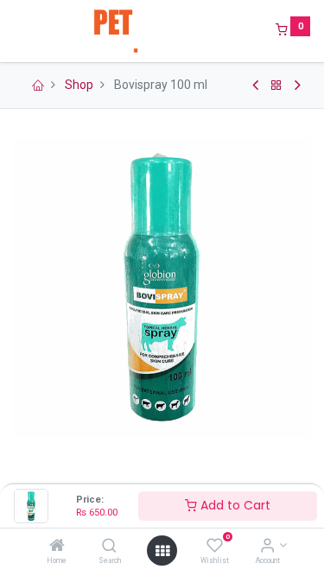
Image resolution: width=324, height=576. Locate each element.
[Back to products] (276, 85)
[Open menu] (162, 551)
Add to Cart (233, 505)
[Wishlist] (214, 547)
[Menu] (15, 31)
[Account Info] (267, 547)
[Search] (109, 547)
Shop (79, 85)
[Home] (57, 547)
